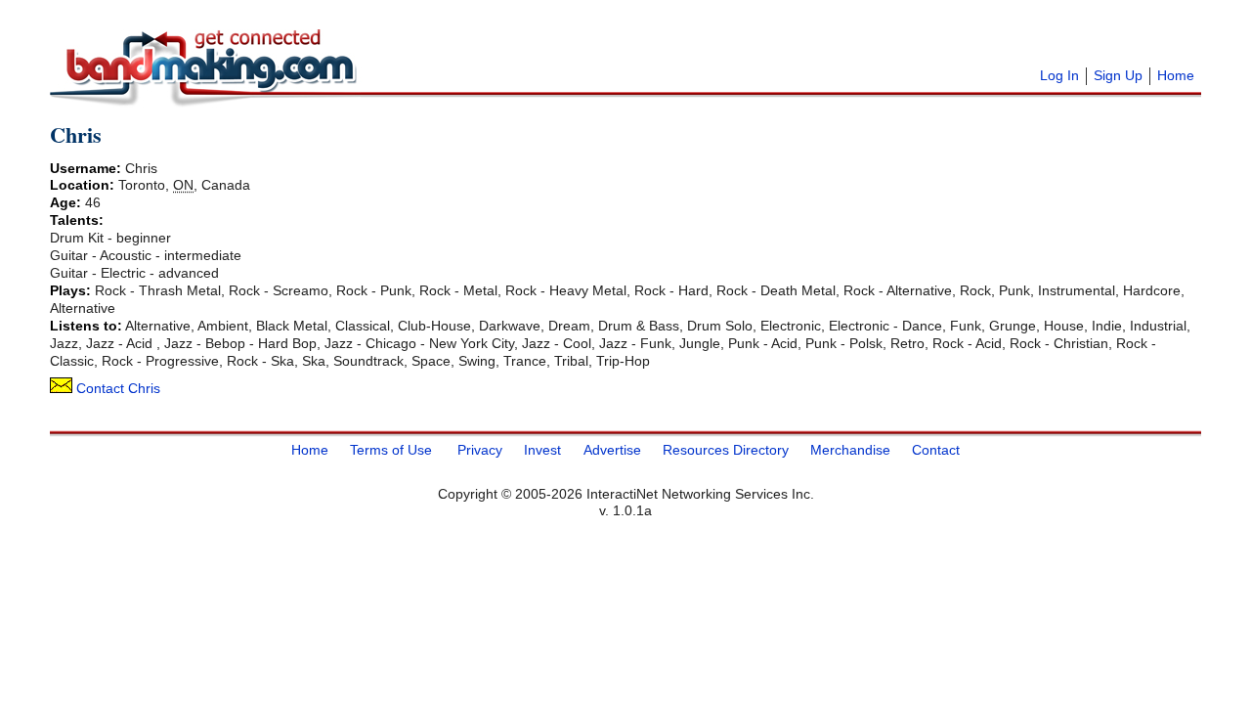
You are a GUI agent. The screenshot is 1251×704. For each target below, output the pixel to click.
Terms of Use (391, 449)
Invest (542, 449)
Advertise (612, 449)
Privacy (479, 449)
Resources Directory (726, 449)
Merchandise (850, 449)
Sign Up (1118, 75)
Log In (1059, 75)
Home (1175, 75)
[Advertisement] (607, 39)
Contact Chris (116, 388)
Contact (936, 449)
